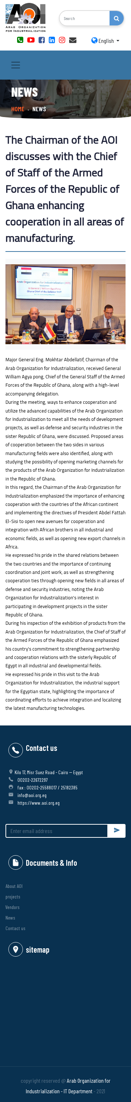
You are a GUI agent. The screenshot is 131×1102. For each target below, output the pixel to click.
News (10, 917)
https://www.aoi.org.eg (38, 803)
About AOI (14, 886)
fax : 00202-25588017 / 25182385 (47, 787)
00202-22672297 (32, 780)
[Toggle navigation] (15, 65)
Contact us (15, 928)
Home (17, 109)
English (106, 40)
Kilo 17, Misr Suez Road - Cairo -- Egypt (49, 772)
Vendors (12, 907)
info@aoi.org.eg (32, 795)
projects (12, 896)
